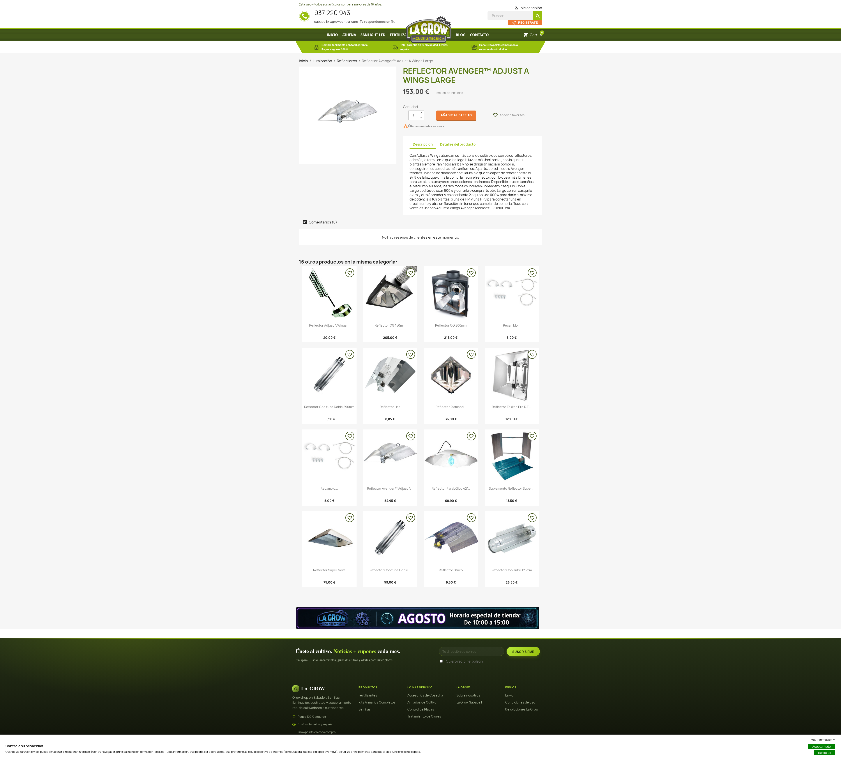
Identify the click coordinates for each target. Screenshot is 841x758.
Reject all (824, 753)
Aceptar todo (821, 747)
